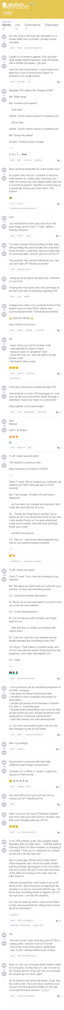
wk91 (20, 734)
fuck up (21, 81)
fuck (19, 48)
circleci (28, 160)
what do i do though (20, 925)
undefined (15, 561)
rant (12, 48)
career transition (34, 734)
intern (20, 235)
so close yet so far (26, 832)
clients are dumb (32, 561)
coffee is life (23, 786)
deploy (38, 160)
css (19, 296)
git (29, 81)
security (39, 330)
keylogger (29, 412)
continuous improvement (23, 208)
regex (20, 749)
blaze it (21, 447)
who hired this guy (26, 955)
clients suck (23, 269)
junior (20, 203)
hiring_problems (26, 996)
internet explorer (33, 48)
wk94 (26, 296)
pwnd (20, 373)
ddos (20, 330)
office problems (25, 920)
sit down (30, 373)
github (29, 330)
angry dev (38, 925)
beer (28, 235)
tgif (29, 447)
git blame (15, 378)
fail (19, 160)
